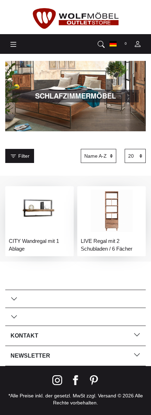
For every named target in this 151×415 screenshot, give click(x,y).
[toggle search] (101, 44)
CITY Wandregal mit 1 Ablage (34, 245)
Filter (23, 156)
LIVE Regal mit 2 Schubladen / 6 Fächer (106, 245)
